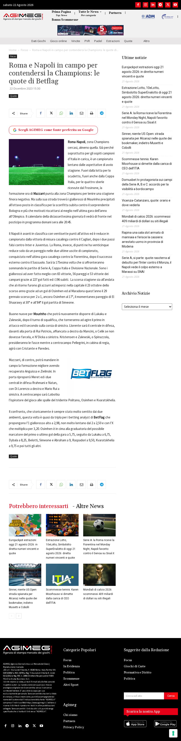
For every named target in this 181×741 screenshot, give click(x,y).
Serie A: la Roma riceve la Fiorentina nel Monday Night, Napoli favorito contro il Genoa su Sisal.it (147, 117)
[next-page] (18, 616)
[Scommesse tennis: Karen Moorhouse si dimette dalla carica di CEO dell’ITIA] (62, 575)
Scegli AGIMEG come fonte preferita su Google (56, 130)
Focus (24, 50)
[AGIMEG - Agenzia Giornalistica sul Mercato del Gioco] (23, 17)
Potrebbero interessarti (38, 506)
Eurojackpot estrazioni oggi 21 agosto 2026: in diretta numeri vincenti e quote (143, 71)
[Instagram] (145, 4)
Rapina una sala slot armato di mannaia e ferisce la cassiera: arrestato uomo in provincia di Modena (143, 239)
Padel (98, 41)
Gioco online (58, 41)
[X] (167, 4)
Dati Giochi (38, 41)
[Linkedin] (153, 4)
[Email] (81, 113)
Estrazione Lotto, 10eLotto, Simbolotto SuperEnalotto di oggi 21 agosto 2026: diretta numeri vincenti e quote (60, 549)
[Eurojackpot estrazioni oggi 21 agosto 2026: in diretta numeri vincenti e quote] (25, 525)
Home (13, 50)
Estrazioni (113, 41)
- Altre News (88, 506)
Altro (146, 41)
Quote (128, 41)
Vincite (75, 41)
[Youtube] (175, 4)
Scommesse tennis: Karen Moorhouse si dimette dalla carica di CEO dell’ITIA (147, 163)
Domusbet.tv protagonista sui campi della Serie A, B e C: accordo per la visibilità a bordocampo (147, 184)
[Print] (91, 113)
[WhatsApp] (61, 113)
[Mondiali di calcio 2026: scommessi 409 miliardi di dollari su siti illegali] (99, 575)
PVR (87, 41)
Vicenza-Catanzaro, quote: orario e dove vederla (146, 203)
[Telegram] (160, 4)
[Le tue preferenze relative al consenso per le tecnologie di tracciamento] (173, 733)
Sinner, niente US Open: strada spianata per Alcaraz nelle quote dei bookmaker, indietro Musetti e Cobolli (23, 598)
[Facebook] (138, 4)
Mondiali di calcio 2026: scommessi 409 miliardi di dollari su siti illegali (98, 594)
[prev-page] (11, 616)
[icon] (136, 727)
